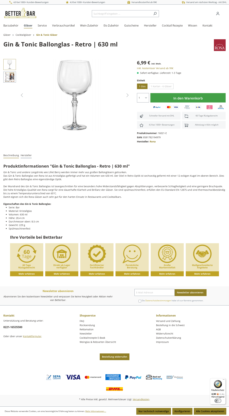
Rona (153, 141)
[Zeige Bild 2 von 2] (77, 128)
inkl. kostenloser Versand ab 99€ (155, 68)
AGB (158, 329)
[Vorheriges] (21, 95)
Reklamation (87, 329)
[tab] (11, 155)
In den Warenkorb (188, 98)
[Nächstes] (127, 95)
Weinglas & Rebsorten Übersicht (98, 342)
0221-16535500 (12, 327)
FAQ (82, 321)
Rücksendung (87, 325)
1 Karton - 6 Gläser (161, 86)
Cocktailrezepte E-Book (92, 337)
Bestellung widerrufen (114, 356)
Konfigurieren (182, 411)
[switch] (218, 401)
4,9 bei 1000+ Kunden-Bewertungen (30, 2)
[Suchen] (155, 13)
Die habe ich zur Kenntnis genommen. (172, 300)
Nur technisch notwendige (153, 411)
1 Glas (142, 86)
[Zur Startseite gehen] (20, 13)
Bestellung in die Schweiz (170, 325)
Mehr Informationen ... (95, 411)
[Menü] (224, 380)
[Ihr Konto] (218, 13)
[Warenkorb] (224, 12)
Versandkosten (141, 399)
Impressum (162, 342)
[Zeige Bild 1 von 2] (72, 128)
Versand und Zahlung (168, 321)
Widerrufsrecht (164, 333)
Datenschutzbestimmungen (158, 300)
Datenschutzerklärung (168, 337)
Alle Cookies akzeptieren (210, 411)
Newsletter (86, 333)
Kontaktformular (32, 336)
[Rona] (220, 44)
